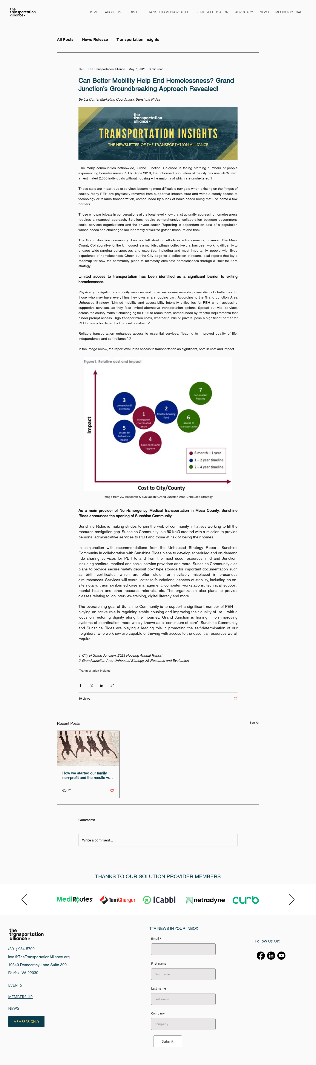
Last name (158, 988)
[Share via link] (112, 685)
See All (254, 722)
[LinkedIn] (271, 956)
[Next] (292, 900)
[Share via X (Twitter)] (91, 685)
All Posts (65, 39)
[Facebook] (261, 956)
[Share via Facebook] (80, 685)
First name (158, 963)
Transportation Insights (138, 39)
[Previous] (24, 900)
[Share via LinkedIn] (102, 685)
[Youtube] (281, 956)
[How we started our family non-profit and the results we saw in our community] (88, 748)
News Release (95, 39)
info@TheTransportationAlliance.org (39, 957)
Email (155, 938)
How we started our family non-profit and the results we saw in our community (86, 775)
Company (158, 1013)
